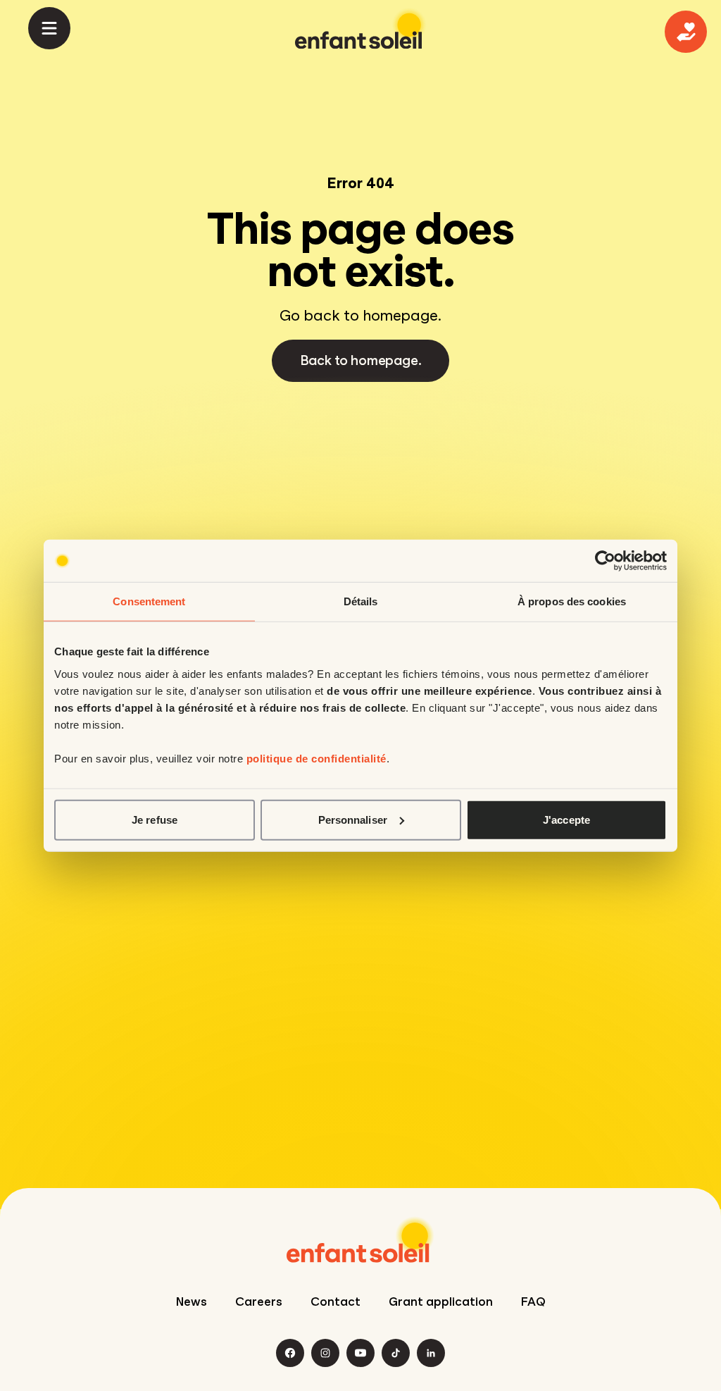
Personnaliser (352, 819)
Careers (258, 1302)
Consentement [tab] (149, 601)
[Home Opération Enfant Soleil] (360, 1239)
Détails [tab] (361, 601)
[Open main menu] (49, 28)
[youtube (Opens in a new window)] (360, 1353)
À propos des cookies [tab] (572, 601)
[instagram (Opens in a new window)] (325, 1353)
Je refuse (154, 819)
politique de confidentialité (316, 758)
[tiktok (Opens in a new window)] (396, 1353)
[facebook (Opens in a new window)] (290, 1353)
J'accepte (566, 819)
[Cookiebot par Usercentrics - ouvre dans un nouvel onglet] (605, 560)
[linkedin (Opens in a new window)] (431, 1353)
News (191, 1302)
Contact (335, 1302)
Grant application (441, 1302)
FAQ (533, 1302)
